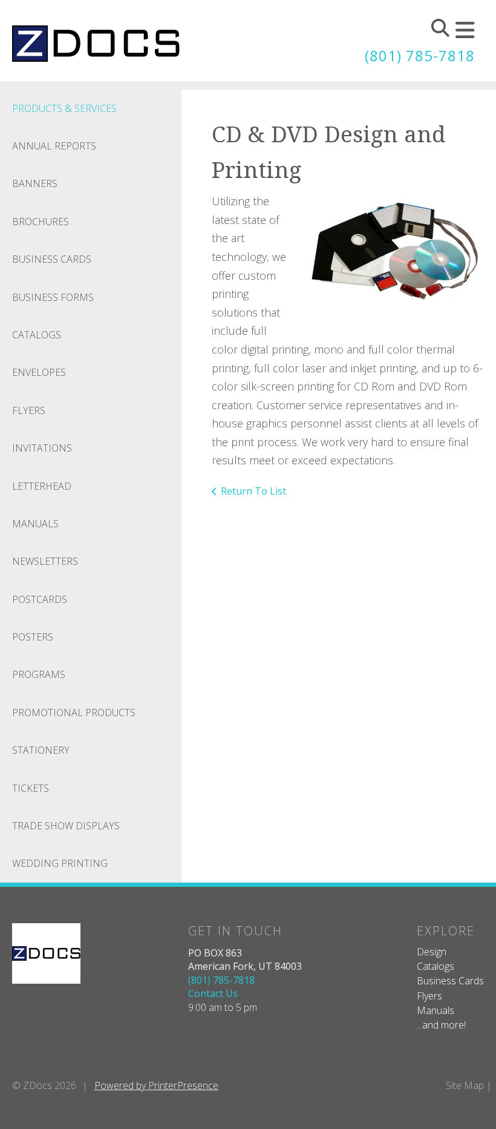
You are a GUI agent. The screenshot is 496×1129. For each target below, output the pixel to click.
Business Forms (53, 297)
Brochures (40, 221)
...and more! (441, 1025)
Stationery (41, 750)
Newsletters (45, 561)
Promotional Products (73, 712)
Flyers (28, 410)
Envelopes (39, 372)
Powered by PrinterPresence (156, 1085)
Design (431, 951)
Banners (34, 183)
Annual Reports (54, 146)
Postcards (39, 599)
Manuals (35, 523)
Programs (38, 674)
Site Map (465, 1085)
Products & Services (64, 108)
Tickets (30, 788)
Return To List (253, 491)
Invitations (42, 448)
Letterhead (41, 486)
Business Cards (51, 259)
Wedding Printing (60, 863)
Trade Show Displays (66, 825)
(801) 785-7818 (420, 55)
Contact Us (213, 993)
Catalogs (36, 334)
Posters (32, 636)
